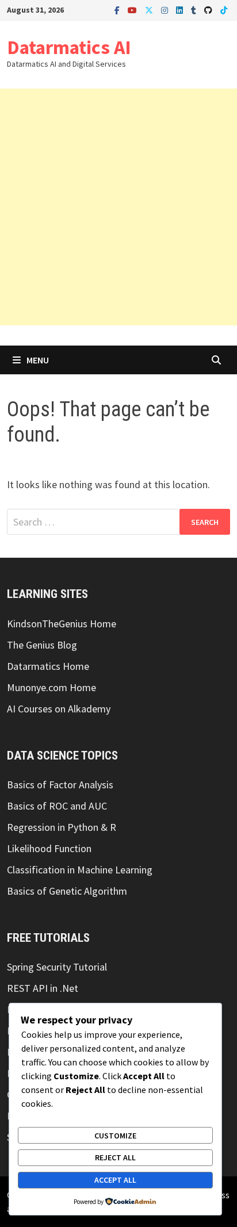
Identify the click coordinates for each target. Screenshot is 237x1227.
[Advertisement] (118, 207)
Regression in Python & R (61, 827)
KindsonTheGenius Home (61, 623)
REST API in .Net (42, 988)
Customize (115, 1135)
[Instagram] (165, 9)
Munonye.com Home (51, 687)
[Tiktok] (223, 9)
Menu (37, 360)
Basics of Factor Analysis (60, 784)
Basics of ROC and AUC (57, 805)
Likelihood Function (49, 848)
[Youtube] (133, 9)
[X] (150, 9)
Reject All (115, 1157)
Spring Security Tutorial (57, 966)
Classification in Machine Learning (79, 869)
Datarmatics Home (48, 666)
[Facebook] (118, 9)
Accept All (115, 1180)
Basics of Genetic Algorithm (67, 891)
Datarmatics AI (69, 47)
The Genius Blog (42, 644)
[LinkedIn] (180, 9)
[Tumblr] (194, 9)
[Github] (209, 9)
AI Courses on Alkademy (58, 708)
